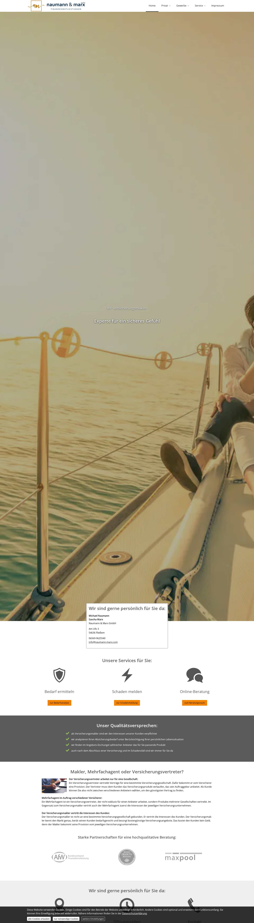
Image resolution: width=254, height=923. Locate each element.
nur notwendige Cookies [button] (66, 918)
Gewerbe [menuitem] (181, 5)
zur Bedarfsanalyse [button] (59, 702)
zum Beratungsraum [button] (194, 702)
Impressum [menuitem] (217, 5)
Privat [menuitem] (164, 5)
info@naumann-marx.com (103, 642)
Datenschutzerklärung (134, 913)
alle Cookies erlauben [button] (39, 918)
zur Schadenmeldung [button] (127, 702)
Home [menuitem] (152, 5)
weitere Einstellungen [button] (93, 918)
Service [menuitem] (199, 5)
